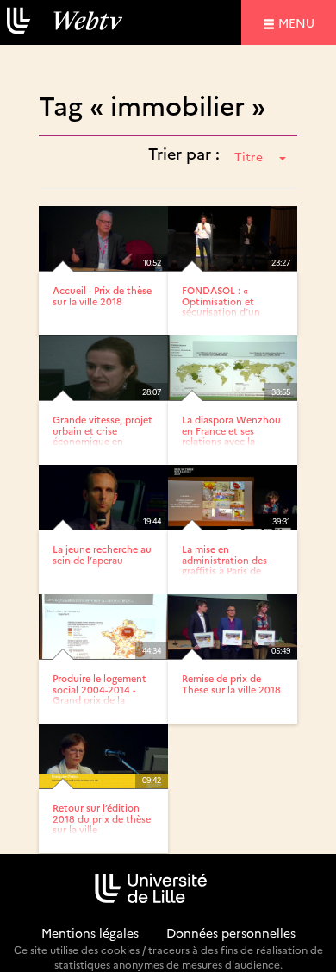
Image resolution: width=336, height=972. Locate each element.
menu (299, 22)
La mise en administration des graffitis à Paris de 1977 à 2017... (224, 564)
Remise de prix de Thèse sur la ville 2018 (231, 683)
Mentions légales (90, 932)
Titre (248, 156)
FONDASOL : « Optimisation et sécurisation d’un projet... (221, 306)
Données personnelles (231, 932)
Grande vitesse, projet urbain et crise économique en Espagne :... (102, 435)
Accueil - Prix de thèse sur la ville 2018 (102, 295)
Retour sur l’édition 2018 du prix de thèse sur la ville (102, 818)
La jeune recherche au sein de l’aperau (102, 554)
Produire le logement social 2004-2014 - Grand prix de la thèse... (99, 694)
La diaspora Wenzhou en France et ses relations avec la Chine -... (231, 435)
